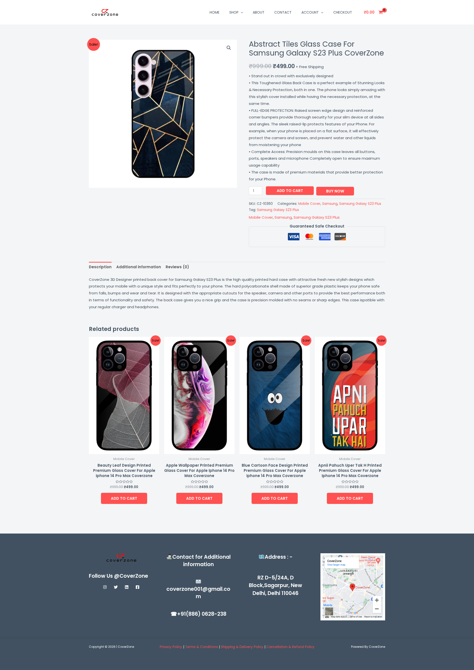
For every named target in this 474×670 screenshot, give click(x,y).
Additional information (138, 266)
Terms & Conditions (202, 647)
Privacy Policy (171, 647)
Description (100, 266)
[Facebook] (137, 587)
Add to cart (290, 190)
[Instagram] (105, 587)
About (258, 12)
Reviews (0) (177, 266)
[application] (240, 12)
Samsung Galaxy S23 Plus (360, 203)
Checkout (342, 12)
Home (214, 12)
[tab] (100, 267)
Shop (233, 12)
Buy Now (335, 191)
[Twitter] (116, 587)
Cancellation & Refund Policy (290, 647)
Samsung (329, 203)
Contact (283, 12)
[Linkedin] (127, 587)
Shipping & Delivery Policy (242, 647)
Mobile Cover (309, 203)
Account (310, 12)
